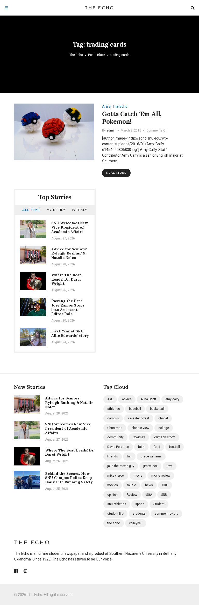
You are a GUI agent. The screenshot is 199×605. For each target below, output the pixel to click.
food (157, 447)
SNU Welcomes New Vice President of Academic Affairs (69, 227)
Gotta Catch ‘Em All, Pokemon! (131, 118)
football (174, 447)
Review (132, 495)
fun (129, 456)
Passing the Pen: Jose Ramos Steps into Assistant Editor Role (67, 307)
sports (139, 504)
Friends (112, 456)
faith (141, 447)
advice (127, 399)
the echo (113, 523)
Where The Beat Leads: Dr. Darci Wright (66, 279)
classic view (140, 428)
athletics (113, 409)
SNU (164, 495)
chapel (163, 418)
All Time (31, 210)
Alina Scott (148, 399)
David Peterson (118, 447)
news (149, 485)
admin (111, 130)
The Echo (100, 7)
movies (112, 485)
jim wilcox (150, 466)
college (163, 428)
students (139, 513)
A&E (110, 399)
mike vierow (115, 475)
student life (115, 513)
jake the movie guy (120, 466)
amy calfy (172, 399)
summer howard (166, 513)
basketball (157, 409)
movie (137, 475)
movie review (160, 475)
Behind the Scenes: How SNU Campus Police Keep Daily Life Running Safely (69, 478)
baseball (135, 409)
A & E (106, 106)
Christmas (114, 428)
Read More (116, 172)
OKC (165, 485)
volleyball (135, 523)
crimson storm (164, 437)
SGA (149, 495)
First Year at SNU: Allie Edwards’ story (70, 333)
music (131, 485)
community (115, 437)
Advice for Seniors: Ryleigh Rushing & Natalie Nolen (69, 253)
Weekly (79, 210)
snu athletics (116, 504)
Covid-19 (139, 437)
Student (159, 504)
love (170, 466)
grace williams (151, 456)
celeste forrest (138, 418)
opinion (112, 495)
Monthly (56, 210)
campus (113, 418)
